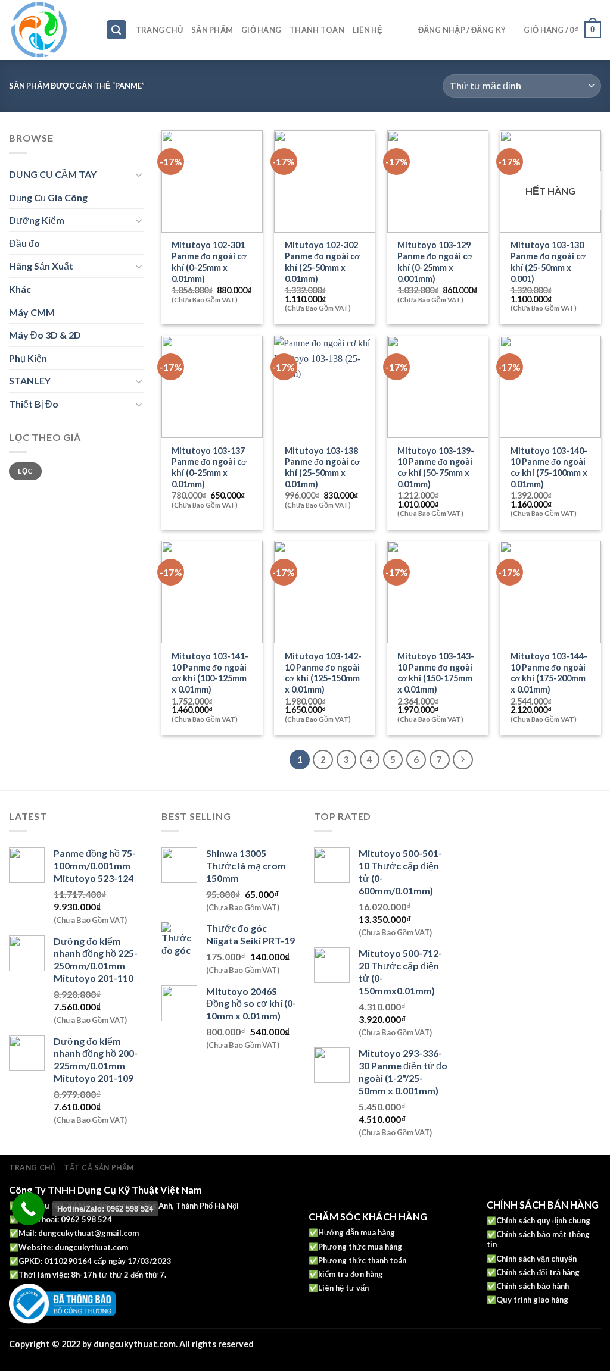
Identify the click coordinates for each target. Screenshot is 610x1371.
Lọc (25, 471)
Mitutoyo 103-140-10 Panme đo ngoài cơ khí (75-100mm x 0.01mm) (549, 467)
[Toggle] (139, 174)
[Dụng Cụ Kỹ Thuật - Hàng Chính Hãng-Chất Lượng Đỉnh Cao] (48, 30)
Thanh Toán (317, 30)
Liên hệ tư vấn (343, 1287)
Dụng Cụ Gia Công (48, 197)
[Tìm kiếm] (117, 30)
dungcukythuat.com (91, 1247)
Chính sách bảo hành (532, 1286)
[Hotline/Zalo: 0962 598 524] (28, 1208)
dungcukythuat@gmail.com (88, 1233)
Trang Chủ (159, 30)
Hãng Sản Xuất (41, 265)
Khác (20, 289)
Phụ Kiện (28, 358)
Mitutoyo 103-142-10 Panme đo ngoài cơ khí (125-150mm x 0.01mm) (323, 672)
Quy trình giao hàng (532, 1299)
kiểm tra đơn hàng (350, 1274)
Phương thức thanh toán (362, 1260)
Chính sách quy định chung (543, 1220)
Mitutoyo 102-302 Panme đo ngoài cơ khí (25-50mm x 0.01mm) (322, 261)
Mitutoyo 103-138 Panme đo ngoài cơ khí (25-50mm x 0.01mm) (322, 467)
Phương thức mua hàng (360, 1246)
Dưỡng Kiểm (36, 220)
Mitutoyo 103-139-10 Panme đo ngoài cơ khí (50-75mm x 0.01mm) (435, 467)
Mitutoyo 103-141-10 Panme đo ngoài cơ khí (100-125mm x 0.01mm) (210, 672)
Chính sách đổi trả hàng (538, 1272)
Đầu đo (24, 243)
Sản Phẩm (212, 30)
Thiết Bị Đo (33, 403)
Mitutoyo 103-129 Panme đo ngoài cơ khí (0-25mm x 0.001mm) (434, 261)
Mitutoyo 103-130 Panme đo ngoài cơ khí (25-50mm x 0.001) (548, 261)
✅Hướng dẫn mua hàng (352, 1232)
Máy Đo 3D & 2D (45, 334)
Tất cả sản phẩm (99, 1167)
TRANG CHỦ (33, 1167)
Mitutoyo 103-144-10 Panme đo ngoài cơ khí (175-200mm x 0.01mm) (549, 672)
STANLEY (30, 380)
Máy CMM (32, 312)
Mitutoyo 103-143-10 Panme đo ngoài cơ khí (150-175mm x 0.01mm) (435, 672)
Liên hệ (368, 30)
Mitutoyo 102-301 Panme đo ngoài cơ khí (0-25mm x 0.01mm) (209, 261)
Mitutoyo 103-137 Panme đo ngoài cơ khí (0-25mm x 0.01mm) (209, 467)
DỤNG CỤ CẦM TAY (53, 174)
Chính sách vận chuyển (536, 1258)
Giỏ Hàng (261, 30)
